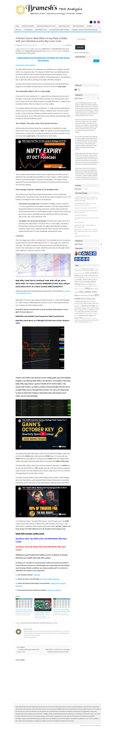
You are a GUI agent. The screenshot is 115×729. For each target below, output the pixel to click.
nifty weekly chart (89, 303)
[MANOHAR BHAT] (94, 253)
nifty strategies (89, 295)
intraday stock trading (86, 284)
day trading (95, 268)
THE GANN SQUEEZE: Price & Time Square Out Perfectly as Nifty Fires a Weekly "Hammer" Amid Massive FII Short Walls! (86, 198)
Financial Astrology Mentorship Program (84, 29)
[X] (78, 89)
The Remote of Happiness (80, 215)
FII (82, 270)
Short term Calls (88, 306)
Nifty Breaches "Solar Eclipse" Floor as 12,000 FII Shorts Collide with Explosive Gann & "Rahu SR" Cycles (86, 231)
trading (79, 320)
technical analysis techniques (90, 318)
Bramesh (19, 45)
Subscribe (80, 47)
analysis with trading (87, 269)
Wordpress (98, 725)
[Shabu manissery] (76, 253)
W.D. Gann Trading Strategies (50, 579)
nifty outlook (81, 295)
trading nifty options (82, 322)
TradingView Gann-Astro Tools (46, 26)
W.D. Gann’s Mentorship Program (59, 29)
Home (17, 26)
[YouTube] (75, 89)
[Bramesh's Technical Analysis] (49, 14)
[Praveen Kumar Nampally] (76, 259)
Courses (89, 26)
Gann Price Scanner (28, 26)
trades (76, 320)
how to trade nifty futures (90, 277)
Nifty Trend (89, 301)
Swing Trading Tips (89, 313)
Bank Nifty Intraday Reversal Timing (48, 623)
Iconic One (82, 725)
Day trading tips (78, 270)
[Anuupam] (91, 253)
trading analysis (86, 320)
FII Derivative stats (88, 270)
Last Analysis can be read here (26, 65)
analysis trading (78, 268)
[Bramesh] (80, 253)
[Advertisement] (86, 73)
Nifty (87, 288)
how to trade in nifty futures (88, 275)
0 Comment (68, 45)
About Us (18, 29)
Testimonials (28, 29)
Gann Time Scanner (78, 26)
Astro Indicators (64, 26)
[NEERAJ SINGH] (87, 253)
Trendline (91, 322)
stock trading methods (83, 311)
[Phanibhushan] (84, 259)
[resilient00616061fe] (80, 259)
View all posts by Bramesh (31, 637)
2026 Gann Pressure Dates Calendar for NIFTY (85, 208)
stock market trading (92, 308)
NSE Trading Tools (41, 29)
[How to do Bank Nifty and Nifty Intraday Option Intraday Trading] (24, 603)
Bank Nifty (23, 623)
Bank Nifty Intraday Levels (32, 623)
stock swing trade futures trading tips (84, 309)
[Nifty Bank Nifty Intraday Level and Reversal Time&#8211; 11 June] (42, 604)
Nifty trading (86, 299)
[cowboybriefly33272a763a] (87, 259)
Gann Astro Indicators (54, 590)
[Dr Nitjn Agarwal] (84, 253)
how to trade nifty (79, 277)
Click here (37, 575)
